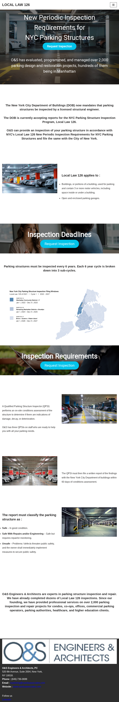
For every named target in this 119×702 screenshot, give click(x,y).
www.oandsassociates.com (26, 686)
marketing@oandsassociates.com (27, 683)
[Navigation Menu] (113, 4)
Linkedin (6, 699)
